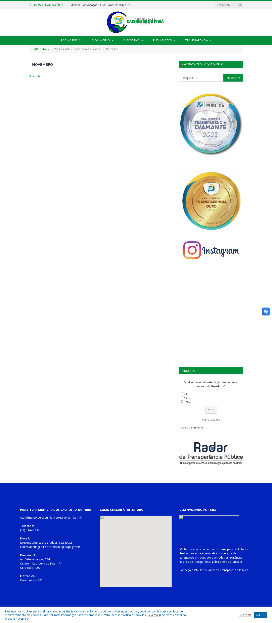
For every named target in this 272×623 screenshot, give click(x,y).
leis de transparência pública (203, 562)
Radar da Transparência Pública (227, 570)
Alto (186, 394)
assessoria (208, 553)
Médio (188, 398)
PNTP (198, 570)
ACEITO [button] (260, 615)
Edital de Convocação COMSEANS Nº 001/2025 (100, 5)
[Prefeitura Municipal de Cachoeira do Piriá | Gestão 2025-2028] (136, 22)
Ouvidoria (26, 580)
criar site (205, 549)
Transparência (196, 40)
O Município (101, 40)
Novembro (36, 76)
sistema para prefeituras (232, 549)
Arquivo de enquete (191, 427)
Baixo (187, 402)
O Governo (131, 40)
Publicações (162, 40)
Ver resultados (211, 419)
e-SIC (38, 580)
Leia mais (154, 615)
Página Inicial (71, 40)
